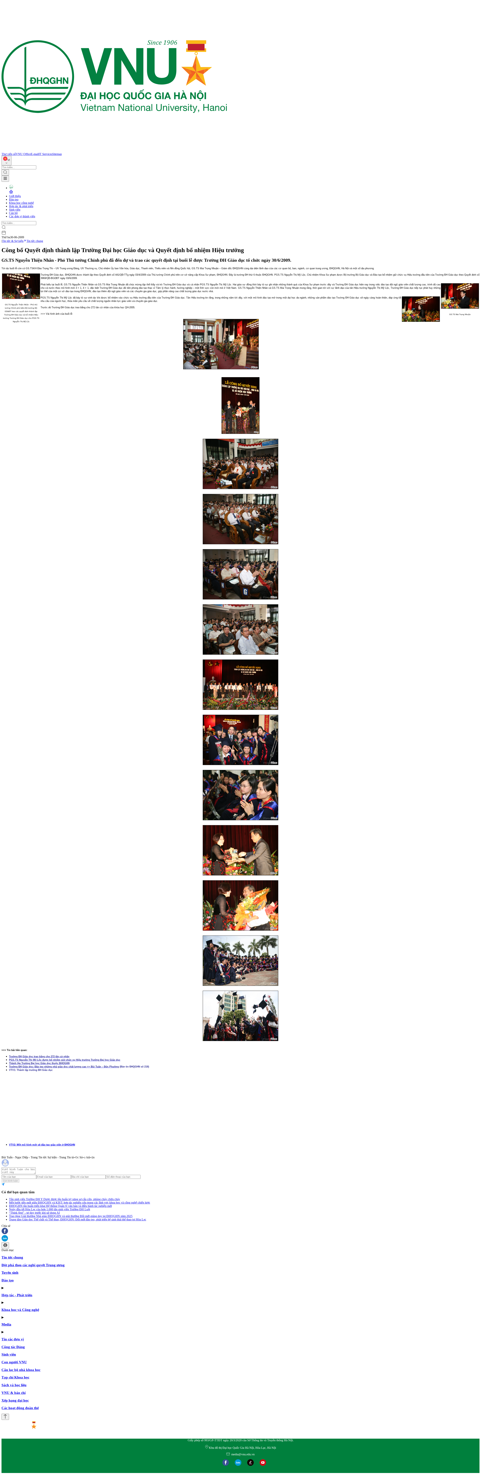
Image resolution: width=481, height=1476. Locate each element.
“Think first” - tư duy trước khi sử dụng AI (34, 1212)
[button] (240, 1231)
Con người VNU (14, 1362)
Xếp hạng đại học (15, 1400)
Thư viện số (9, 154)
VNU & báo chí (14, 1393)
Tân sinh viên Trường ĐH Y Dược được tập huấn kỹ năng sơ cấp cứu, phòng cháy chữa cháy (64, 1199)
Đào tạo (13, 199)
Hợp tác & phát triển (21, 206)
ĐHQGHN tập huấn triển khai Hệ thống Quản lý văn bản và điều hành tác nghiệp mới (60, 1206)
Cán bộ (13, 213)
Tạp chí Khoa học (15, 1377)
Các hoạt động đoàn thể (20, 1408)
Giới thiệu (15, 196)
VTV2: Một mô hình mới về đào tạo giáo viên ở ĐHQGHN (42, 1144)
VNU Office (23, 154)
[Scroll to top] (5, 1417)
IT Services (45, 154)
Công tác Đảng (13, 1347)
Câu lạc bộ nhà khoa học (21, 1370)
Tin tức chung (34, 241)
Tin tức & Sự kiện (12, 241)
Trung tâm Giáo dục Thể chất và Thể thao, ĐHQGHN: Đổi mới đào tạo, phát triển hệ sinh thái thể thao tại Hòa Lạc (77, 1219)
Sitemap (57, 154)
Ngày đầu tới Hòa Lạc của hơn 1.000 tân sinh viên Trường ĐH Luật (49, 1209)
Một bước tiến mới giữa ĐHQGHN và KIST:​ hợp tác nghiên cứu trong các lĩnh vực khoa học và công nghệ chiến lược (79, 1202)
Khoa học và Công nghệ (20, 1310)
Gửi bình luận (10, 1180)
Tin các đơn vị (13, 1339)
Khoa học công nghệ (21, 202)
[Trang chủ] (114, 150)
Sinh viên (14, 209)
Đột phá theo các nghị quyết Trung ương (33, 1265)
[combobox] (6, 160)
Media (6, 1324)
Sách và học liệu (14, 1385)
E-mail (35, 154)
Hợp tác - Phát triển (17, 1295)
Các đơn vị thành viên (22, 216)
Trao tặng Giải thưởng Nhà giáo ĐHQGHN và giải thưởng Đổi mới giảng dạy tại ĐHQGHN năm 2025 (70, 1216)
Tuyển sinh (10, 1273)
